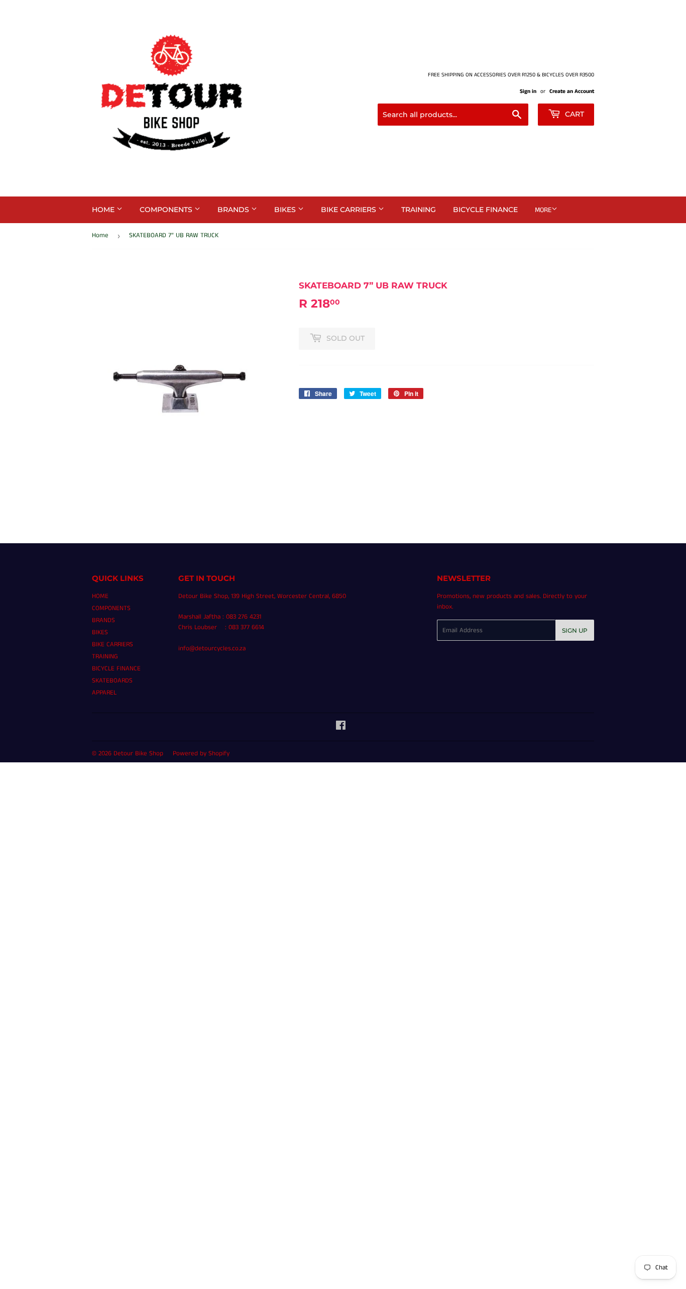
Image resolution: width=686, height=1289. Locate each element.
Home (100, 235)
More (543, 210)
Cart (573, 114)
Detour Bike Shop (138, 753)
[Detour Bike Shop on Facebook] (340, 727)
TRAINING (418, 209)
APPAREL (104, 693)
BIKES (286, 209)
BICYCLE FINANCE (485, 209)
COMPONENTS (167, 209)
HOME (104, 209)
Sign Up (575, 630)
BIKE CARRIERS (349, 209)
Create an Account (571, 91)
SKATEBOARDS (112, 680)
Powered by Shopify (201, 753)
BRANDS (234, 209)
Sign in (528, 91)
